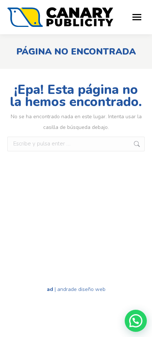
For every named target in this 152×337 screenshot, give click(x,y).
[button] (136, 321)
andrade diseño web (81, 289)
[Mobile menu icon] (137, 17)
